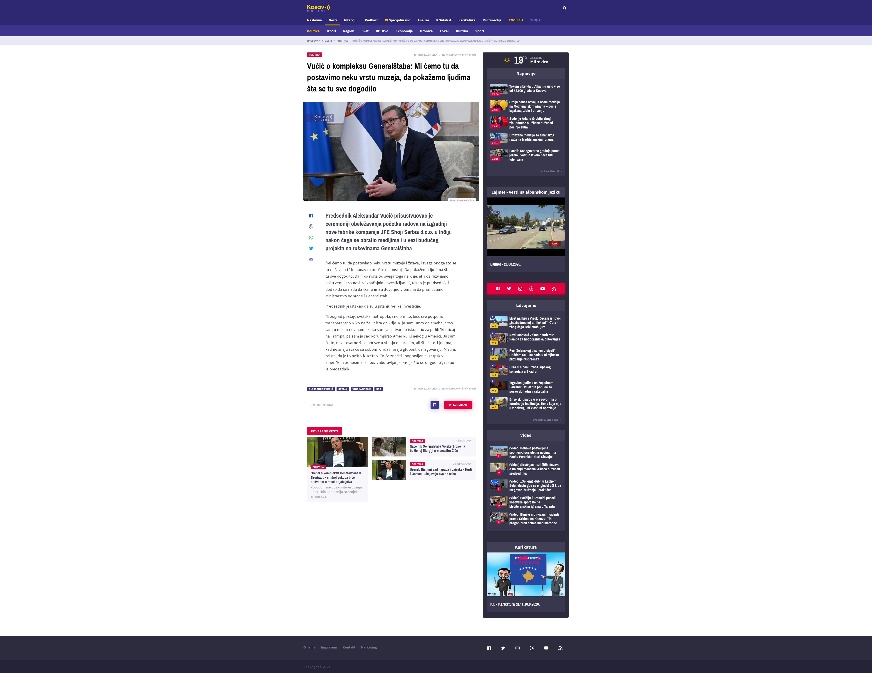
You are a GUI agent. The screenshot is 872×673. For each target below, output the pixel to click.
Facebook (498, 289)
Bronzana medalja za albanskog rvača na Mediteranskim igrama (525, 139)
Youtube (543, 289)
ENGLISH (516, 20)
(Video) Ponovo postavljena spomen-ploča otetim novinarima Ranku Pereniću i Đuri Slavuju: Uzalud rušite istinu (525, 452)
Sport (479, 31)
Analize (423, 20)
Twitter (509, 289)
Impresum (329, 647)
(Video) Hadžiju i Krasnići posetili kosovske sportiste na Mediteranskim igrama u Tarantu (525, 502)
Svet (365, 31)
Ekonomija (404, 31)
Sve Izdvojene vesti (546, 420)
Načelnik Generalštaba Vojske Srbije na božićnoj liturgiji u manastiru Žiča (424, 446)
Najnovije (525, 73)
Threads (531, 289)
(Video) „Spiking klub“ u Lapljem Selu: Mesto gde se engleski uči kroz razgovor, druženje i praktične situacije (525, 485)
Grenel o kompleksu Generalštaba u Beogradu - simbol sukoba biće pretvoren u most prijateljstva (337, 469)
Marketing (369, 647)
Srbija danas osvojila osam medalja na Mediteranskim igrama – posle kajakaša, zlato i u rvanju (525, 106)
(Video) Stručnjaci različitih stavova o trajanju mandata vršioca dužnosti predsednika (525, 469)
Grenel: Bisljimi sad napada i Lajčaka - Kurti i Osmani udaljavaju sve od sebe (424, 470)
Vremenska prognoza (526, 60)
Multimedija (492, 20)
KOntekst (443, 20)
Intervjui (350, 20)
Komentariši (435, 405)
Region (348, 31)
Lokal (444, 31)
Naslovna (314, 20)
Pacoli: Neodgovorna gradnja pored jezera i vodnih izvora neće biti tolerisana (525, 155)
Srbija (342, 389)
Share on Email (311, 259)
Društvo (382, 31)
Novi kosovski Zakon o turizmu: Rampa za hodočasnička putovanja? (525, 339)
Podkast (371, 20)
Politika (313, 31)
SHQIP (535, 20)
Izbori (331, 31)
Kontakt (349, 647)
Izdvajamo (525, 305)
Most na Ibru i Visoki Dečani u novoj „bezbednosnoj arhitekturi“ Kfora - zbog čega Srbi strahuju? (525, 322)
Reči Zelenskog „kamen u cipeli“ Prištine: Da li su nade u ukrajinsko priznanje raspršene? (525, 354)
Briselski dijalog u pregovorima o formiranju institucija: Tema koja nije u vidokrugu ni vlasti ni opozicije (525, 403)
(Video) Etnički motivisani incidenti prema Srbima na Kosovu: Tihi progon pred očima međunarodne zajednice (525, 518)
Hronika (426, 31)
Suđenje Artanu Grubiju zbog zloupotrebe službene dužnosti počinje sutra (525, 122)
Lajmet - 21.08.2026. (526, 234)
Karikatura (466, 20)
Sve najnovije (549, 171)
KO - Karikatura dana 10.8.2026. (526, 582)
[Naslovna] (318, 8)
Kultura (462, 31)
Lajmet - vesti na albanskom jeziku (525, 192)
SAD (378, 389)
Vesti (333, 20)
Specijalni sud (399, 20)
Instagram (520, 289)
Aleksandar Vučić (321, 389)
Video (525, 435)
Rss (554, 289)
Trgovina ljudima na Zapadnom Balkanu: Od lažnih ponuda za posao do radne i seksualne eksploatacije (525, 387)
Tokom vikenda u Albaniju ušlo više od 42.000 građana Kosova (525, 90)
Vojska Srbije (361, 389)
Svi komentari (458, 404)
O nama (309, 647)
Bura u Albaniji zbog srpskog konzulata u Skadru (525, 371)
